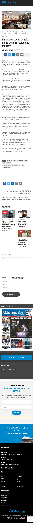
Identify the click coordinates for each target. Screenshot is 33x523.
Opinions (19, 479)
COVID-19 (9, 160)
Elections (19, 476)
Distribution (4, 500)
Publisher (4, 502)
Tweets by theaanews (7, 369)
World (3, 481)
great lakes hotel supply (20, 160)
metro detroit (7, 162)
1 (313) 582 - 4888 (6, 459)
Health (18, 484)
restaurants (6, 167)
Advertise (4, 497)
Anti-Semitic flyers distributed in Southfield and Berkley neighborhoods (24, 243)
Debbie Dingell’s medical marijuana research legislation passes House (18, 192)
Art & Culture (5, 484)
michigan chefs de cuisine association (13, 165)
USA (2, 479)
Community (22, 212)
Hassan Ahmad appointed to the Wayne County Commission (22, 223)
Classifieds (20, 486)
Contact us (4, 505)
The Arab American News (13, 515)
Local (18, 50)
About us (4, 495)
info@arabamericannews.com (10, 464)
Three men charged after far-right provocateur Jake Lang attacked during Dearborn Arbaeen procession (8, 225)
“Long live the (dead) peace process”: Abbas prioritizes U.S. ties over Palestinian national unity (16, 198)
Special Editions (16, 358)
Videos (3, 486)
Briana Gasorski (9, 50)
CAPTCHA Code (7, 278)
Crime (18, 481)
